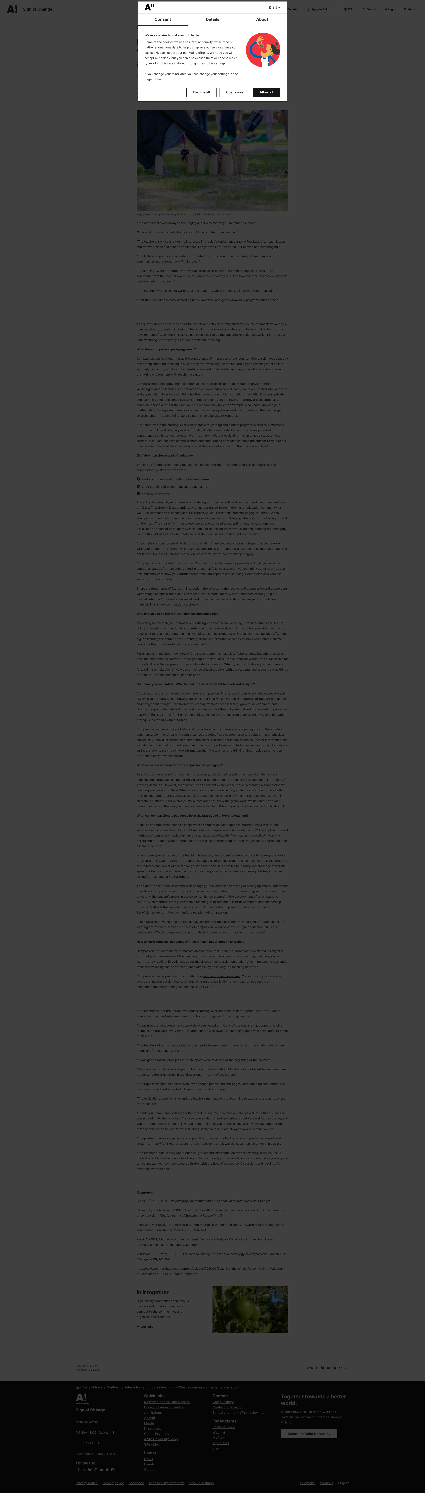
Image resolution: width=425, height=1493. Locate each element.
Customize (234, 92)
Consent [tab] (163, 19)
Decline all (201, 92)
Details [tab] (212, 19)
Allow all (266, 92)
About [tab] (262, 19)
